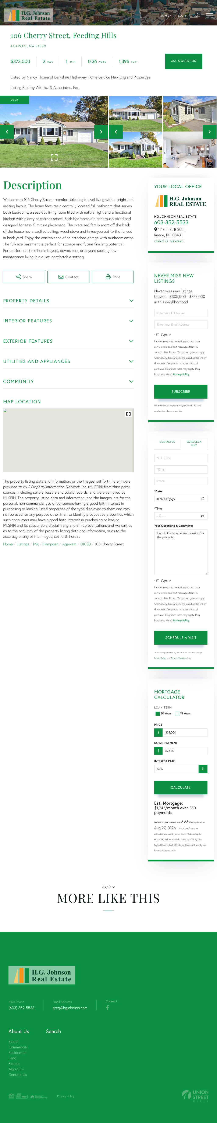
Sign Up (165, 16)
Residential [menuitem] (17, 1052)
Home (8, 544)
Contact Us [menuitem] (17, 1074)
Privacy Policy (181, 374)
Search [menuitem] (13, 1041)
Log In (182, 16)
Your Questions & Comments (173, 526)
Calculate (181, 787)
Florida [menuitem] (13, 1063)
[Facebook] (107, 1008)
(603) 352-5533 (21, 1007)
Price (158, 725)
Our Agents (177, 241)
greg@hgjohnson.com (70, 1007)
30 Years (166, 713)
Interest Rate (164, 761)
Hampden (50, 544)
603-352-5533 (171, 222)
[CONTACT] (183, 61)
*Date (158, 491)
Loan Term (163, 707)
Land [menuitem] (12, 1058)
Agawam (69, 544)
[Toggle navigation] (209, 15)
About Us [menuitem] (16, 1069)
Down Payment (165, 743)
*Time (158, 508)
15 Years (185, 713)
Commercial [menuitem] (18, 1047)
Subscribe (180, 391)
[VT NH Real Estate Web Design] (195, 1096)
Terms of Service (178, 658)
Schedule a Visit (194, 443)
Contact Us (161, 241)
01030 (86, 544)
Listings (23, 544)
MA (36, 544)
